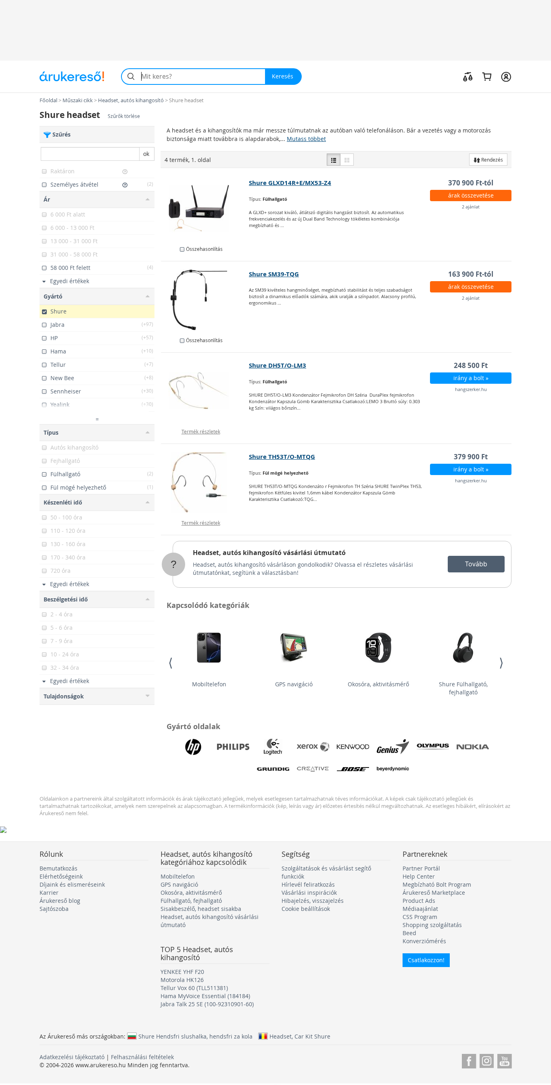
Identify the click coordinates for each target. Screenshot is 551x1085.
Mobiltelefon (209, 684)
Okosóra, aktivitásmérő (378, 684)
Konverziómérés (424, 941)
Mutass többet (306, 139)
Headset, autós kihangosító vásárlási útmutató (269, 552)
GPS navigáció (294, 684)
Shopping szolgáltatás (432, 925)
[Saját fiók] (506, 76)
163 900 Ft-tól (470, 274)
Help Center (419, 876)
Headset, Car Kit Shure (299, 1036)
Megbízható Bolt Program (437, 884)
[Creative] (313, 769)
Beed (409, 933)
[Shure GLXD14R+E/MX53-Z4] (205, 208)
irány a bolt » (470, 378)
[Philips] (233, 747)
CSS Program (420, 917)
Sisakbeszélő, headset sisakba (201, 909)
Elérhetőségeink (61, 876)
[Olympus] (433, 747)
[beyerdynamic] (393, 769)
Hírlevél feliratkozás (308, 884)
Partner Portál (421, 868)
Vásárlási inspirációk (309, 892)
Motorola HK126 (182, 980)
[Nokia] (473, 747)
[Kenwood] (353, 747)
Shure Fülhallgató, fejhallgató (463, 688)
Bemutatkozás (58, 868)
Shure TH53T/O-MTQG (282, 456)
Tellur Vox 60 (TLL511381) (194, 988)
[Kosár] (487, 76)
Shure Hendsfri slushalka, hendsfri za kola (195, 1036)
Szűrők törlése (124, 116)
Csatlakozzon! (426, 960)
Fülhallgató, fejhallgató (191, 900)
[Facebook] (469, 1059)
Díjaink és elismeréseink (72, 884)
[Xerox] (313, 747)
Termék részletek (201, 431)
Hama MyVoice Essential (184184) (205, 996)
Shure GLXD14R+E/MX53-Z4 (290, 183)
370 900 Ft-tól (470, 182)
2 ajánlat (471, 207)
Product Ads (419, 900)
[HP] (193, 747)
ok (146, 154)
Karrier (49, 892)
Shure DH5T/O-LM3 (277, 365)
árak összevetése (471, 195)
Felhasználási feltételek (142, 1057)
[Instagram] (487, 1059)
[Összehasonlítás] (468, 76)
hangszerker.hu (471, 389)
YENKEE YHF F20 (182, 972)
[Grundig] (273, 769)
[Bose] (353, 769)
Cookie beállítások (306, 909)
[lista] (333, 159)
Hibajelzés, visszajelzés (313, 900)
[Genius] (393, 747)
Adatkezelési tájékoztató (72, 1057)
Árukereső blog (60, 900)
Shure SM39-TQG (274, 274)
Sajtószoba (54, 909)
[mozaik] (347, 159)
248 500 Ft (471, 365)
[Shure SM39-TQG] (205, 299)
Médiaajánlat (420, 909)
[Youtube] (504, 1059)
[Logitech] (273, 747)
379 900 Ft (471, 456)
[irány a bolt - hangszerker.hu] (205, 391)
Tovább (476, 563)
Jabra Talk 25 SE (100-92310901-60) (207, 1004)
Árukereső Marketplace (434, 892)
